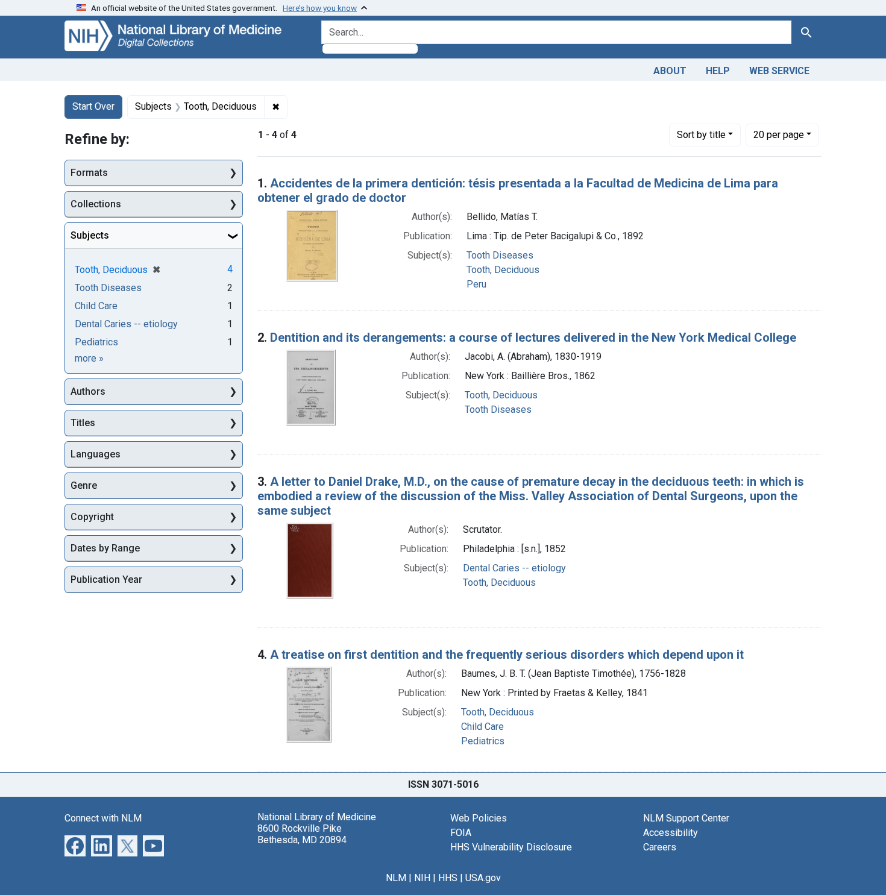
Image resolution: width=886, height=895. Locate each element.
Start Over (93, 106)
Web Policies (478, 818)
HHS (447, 878)
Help (718, 71)
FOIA (460, 832)
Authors (88, 391)
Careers (659, 847)
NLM (396, 878)
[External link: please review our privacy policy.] (75, 844)
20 (778, 134)
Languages (96, 454)
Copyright (92, 517)
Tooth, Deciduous (503, 269)
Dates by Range (105, 548)
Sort (701, 134)
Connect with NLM (103, 818)
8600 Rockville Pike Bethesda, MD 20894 (302, 834)
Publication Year (106, 579)
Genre (84, 485)
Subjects (90, 235)
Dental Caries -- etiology (514, 568)
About (669, 71)
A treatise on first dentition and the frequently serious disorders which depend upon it (507, 654)
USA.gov (483, 878)
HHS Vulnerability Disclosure (511, 847)
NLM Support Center (686, 818)
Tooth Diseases (500, 255)
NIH (422, 878)
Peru (476, 284)
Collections (96, 204)
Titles (83, 423)
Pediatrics (482, 741)
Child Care (482, 726)
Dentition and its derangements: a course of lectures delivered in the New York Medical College (533, 337)
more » (89, 358)
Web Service (779, 71)
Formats (89, 172)
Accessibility (670, 832)
